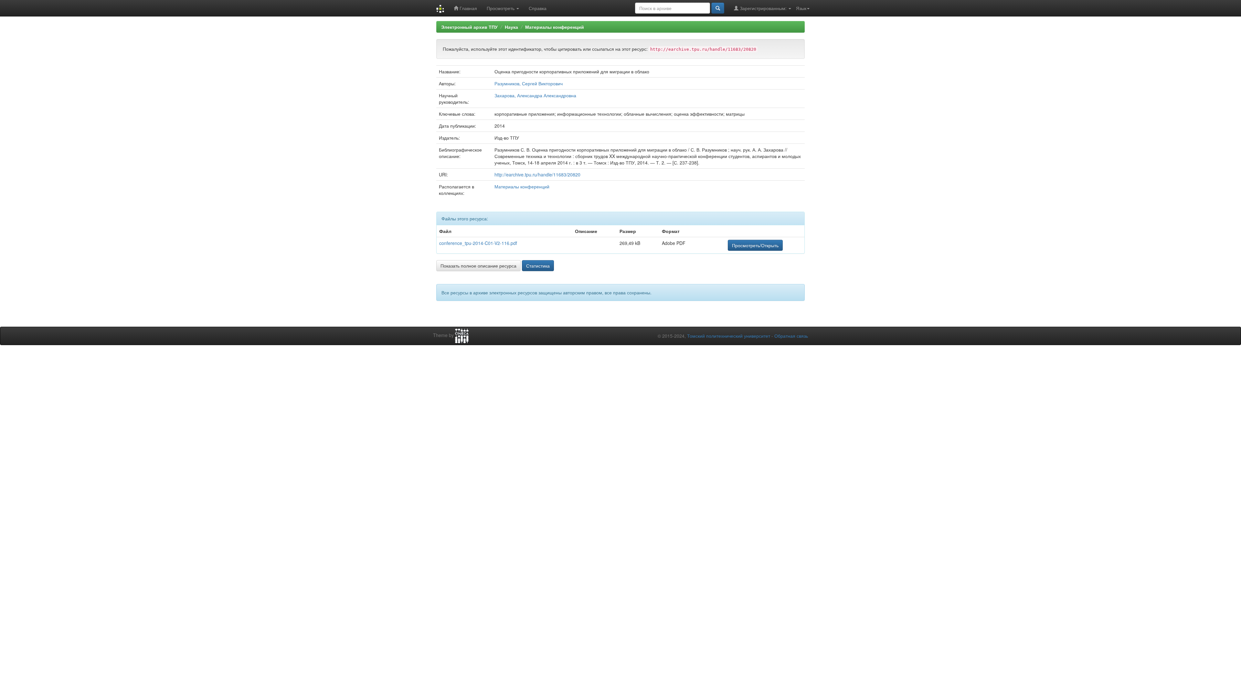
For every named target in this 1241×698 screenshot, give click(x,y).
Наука (511, 27)
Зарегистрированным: (763, 8)
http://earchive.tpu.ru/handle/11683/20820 (537, 174)
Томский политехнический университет (728, 336)
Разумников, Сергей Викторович (528, 83)
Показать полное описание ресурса (478, 265)
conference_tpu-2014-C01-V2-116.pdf (478, 243)
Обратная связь (791, 336)
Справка (537, 8)
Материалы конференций (554, 27)
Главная (467, 8)
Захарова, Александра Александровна (535, 95)
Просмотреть (501, 8)
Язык (801, 8)
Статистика (538, 265)
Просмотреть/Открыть (755, 245)
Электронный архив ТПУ (469, 27)
